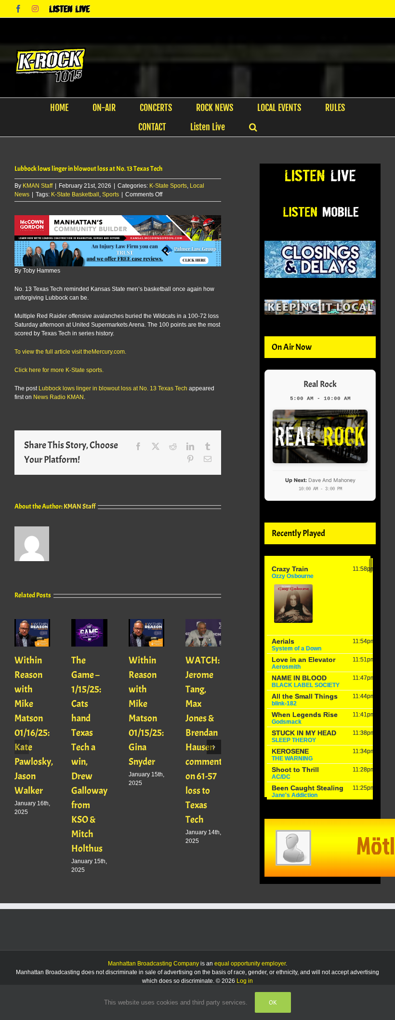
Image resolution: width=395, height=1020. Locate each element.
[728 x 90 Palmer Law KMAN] (117, 245)
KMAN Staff (38, 185)
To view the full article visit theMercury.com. (70, 351)
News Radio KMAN (58, 397)
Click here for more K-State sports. (59, 370)
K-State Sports (168, 185)
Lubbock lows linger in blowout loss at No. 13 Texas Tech (113, 388)
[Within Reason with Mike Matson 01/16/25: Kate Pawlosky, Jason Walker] (32, 622)
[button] (253, 127)
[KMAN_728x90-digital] (117, 219)
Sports (110, 194)
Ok (273, 1002)
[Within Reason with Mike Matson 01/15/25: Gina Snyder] (146, 622)
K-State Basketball (75, 194)
